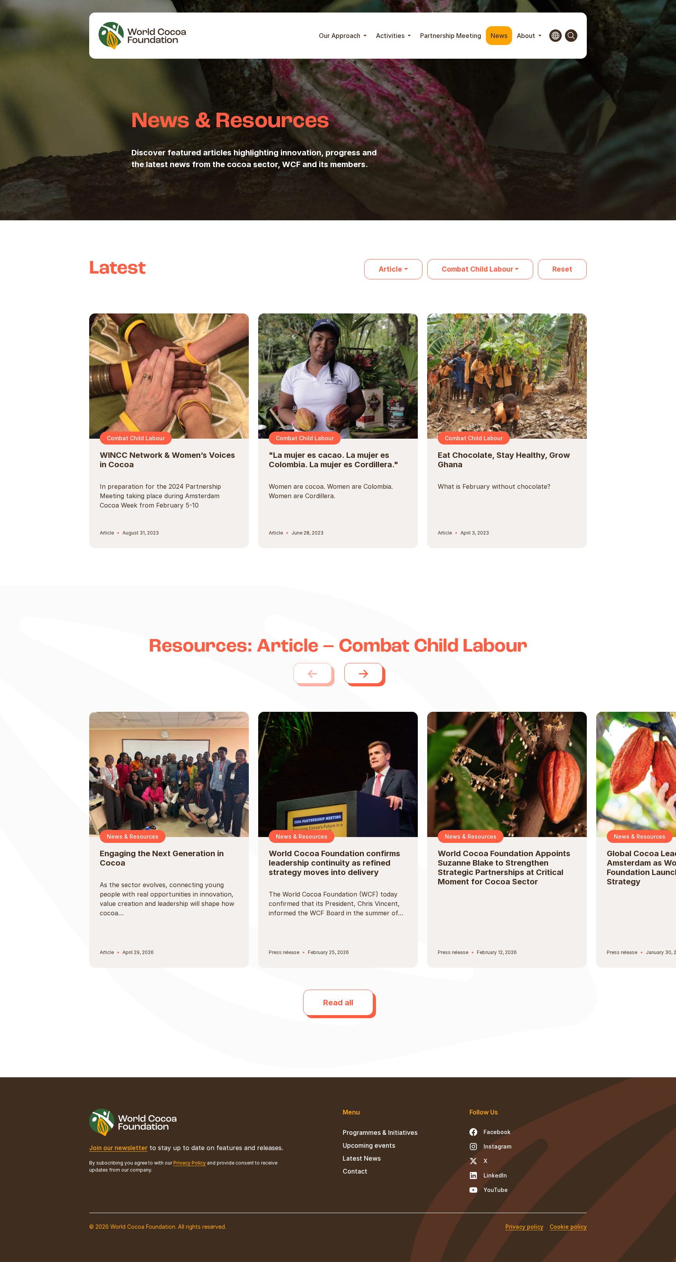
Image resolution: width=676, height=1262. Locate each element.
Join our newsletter (118, 1148)
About (527, 36)
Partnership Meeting (450, 36)
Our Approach (340, 36)
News (499, 36)
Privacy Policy (189, 1163)
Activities (391, 36)
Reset (562, 269)
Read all (338, 1002)
